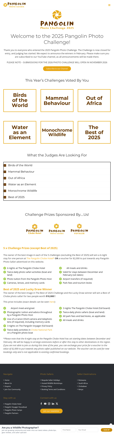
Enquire (8, 386)
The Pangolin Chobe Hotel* (40, 258)
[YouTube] (45, 404)
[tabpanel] (57, 301)
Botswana (82, 380)
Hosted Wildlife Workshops (52, 383)
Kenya (80, 389)
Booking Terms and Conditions (53, 389)
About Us (8, 383)
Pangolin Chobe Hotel (13, 404)
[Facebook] (41, 404)
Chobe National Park (41, 329)
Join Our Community (12, 389)
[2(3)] (35, 224)
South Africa (83, 383)
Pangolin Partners (11, 413)
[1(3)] (79, 224)
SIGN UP (107, 430)
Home (7, 380)
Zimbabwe (82, 386)
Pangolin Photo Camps (13, 410)
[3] (57, 224)
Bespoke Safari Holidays (51, 380)
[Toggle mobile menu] (109, 5)
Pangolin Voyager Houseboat (16, 407)
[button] (57, 165)
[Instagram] (49, 404)
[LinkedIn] (53, 404)
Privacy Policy (47, 386)
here (52, 301)
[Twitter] (57, 404)
